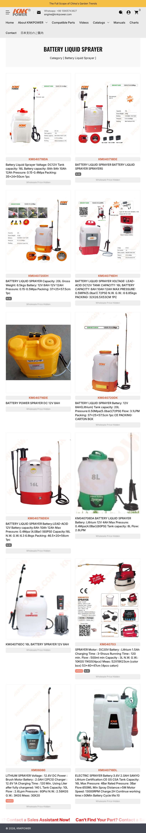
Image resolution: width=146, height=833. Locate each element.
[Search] (121, 12)
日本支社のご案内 (32, 33)
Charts (134, 22)
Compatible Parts (63, 22)
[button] (121, 12)
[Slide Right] (100, 3)
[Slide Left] (46, 3)
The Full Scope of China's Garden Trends (73, 3)
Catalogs (99, 22)
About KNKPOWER (30, 22)
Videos (84, 22)
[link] (55, 12)
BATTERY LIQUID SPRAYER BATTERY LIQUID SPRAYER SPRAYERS (105, 166)
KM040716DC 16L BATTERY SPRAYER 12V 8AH (37, 644)
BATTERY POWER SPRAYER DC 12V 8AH (33, 403)
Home (10, 22)
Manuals (119, 22)
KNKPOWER (24, 828)
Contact (11, 33)
